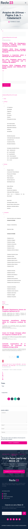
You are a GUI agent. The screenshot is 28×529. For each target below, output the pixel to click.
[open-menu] (25, 3)
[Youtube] (2, 379)
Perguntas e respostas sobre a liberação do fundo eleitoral (14, 55)
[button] (2, 87)
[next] (3, 70)
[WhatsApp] (2, 378)
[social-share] (8, 399)
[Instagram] (2, 373)
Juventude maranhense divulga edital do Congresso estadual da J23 (14, 322)
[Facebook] (2, 372)
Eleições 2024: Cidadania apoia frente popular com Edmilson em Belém (14, 66)
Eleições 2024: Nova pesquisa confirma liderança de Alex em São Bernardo (14, 50)
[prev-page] (10, 357)
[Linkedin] (2, 375)
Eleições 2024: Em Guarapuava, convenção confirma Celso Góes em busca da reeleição (14, 44)
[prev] (2, 70)
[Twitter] (2, 376)
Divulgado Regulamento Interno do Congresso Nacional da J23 (14, 310)
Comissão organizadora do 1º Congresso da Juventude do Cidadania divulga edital (14, 345)
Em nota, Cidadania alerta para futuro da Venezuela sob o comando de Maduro (14, 61)
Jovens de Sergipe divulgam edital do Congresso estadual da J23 (14, 334)
